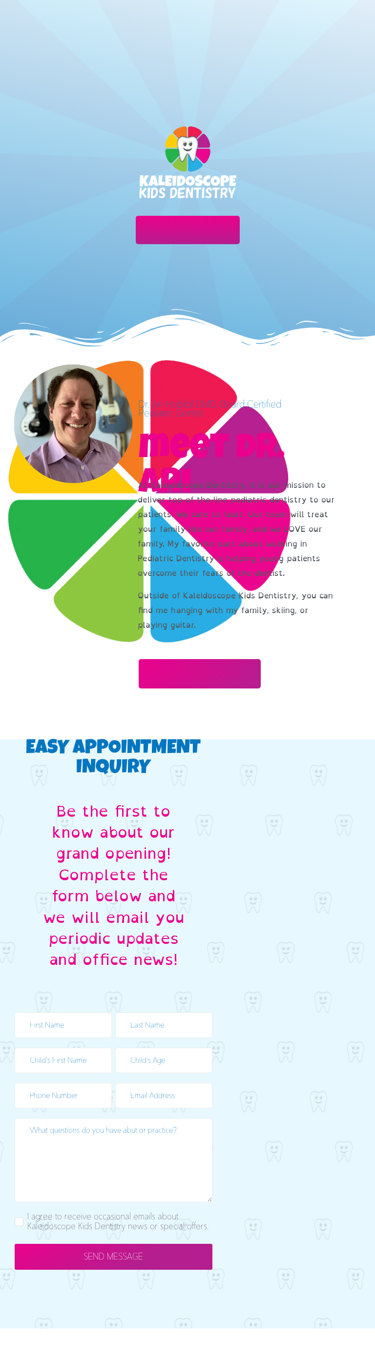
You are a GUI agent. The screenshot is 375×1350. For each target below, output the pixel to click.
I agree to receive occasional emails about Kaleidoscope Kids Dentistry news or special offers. (118, 1222)
